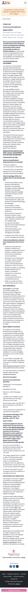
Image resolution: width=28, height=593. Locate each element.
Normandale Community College (12, 32)
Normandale (7, 288)
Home (4, 574)
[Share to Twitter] (17, 566)
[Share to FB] (11, 566)
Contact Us (14, 579)
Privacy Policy (7, 576)
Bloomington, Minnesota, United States (13, 35)
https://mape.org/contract (11, 366)
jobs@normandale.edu (10, 542)
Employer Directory (13, 574)
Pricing (23, 574)
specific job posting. (18, 427)
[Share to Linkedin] (14, 566)
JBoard (18, 584)
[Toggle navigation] (25, 2)
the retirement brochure (10, 373)
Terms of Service (18, 576)
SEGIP (14, 360)
